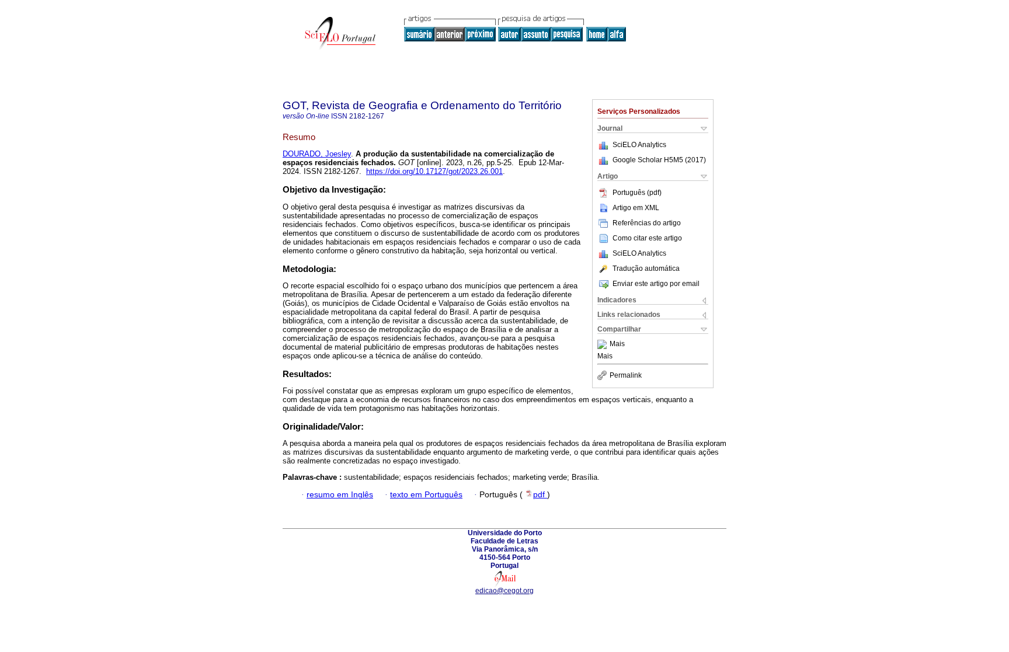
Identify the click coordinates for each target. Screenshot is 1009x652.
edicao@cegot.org (504, 591)
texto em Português (426, 494)
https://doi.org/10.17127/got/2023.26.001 (434, 171)
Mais (617, 344)
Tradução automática (646, 268)
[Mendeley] (603, 344)
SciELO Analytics (639, 145)
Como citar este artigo (647, 238)
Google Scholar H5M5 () (659, 160)
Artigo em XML (636, 208)
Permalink (626, 375)
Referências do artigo (647, 223)
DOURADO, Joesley (317, 153)
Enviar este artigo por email (656, 284)
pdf (540, 494)
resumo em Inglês (340, 494)
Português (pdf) (637, 193)
